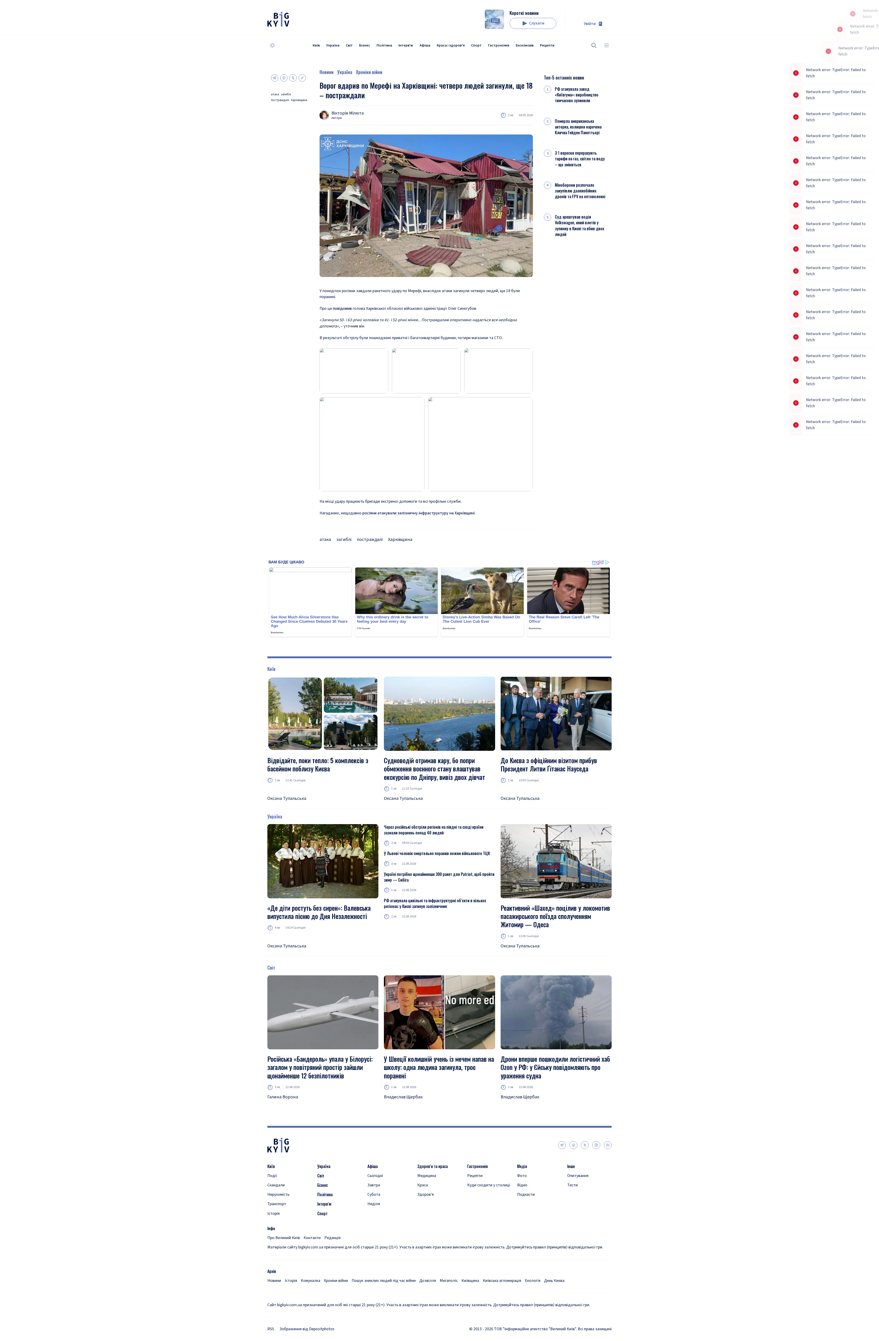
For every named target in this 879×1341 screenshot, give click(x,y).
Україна (332, 45)
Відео (522, 1185)
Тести (572, 1185)
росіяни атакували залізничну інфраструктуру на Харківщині (418, 513)
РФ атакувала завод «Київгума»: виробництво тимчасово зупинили (576, 94)
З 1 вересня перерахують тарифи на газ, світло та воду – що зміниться (580, 158)
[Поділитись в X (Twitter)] (293, 78)
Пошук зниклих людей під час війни (384, 1280)
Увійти (590, 24)
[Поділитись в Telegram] (274, 78)
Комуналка (310, 1280)
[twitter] (585, 1145)
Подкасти (526, 1194)
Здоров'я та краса (432, 1166)
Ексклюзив (525, 45)
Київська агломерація (502, 1280)
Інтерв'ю (406, 45)
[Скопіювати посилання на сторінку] (302, 78)
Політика (384, 45)
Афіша (425, 45)
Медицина (426, 1176)
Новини (327, 72)
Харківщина (299, 100)
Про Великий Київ (283, 1238)
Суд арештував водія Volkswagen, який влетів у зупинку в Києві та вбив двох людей (579, 225)
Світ (349, 45)
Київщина (470, 1280)
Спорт (476, 45)
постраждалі (280, 100)
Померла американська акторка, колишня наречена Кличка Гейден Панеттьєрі (578, 126)
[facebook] (573, 1145)
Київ (316, 45)
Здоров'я (425, 1194)
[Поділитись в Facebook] (284, 78)
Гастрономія (498, 45)
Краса (422, 1185)
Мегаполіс (449, 1280)
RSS (270, 1329)
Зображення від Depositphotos (306, 1329)
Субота (373, 1194)
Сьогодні (375, 1176)
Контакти (312, 1238)
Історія (273, 1213)
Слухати (536, 23)
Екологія (532, 1280)
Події (272, 1176)
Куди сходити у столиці (488, 1185)
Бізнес (364, 45)
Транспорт (276, 1204)
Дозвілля (427, 1280)
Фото (522, 1176)
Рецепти (547, 45)
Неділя (373, 1204)
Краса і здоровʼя (451, 45)
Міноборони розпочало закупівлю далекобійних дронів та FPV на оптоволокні (580, 190)
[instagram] (596, 1145)
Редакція (332, 1238)
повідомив (342, 308)
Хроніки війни (369, 72)
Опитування (578, 1176)
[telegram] (562, 1145)
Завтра (373, 1185)
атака (275, 94)
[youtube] (608, 1145)
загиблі (286, 94)
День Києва (554, 1280)
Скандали (276, 1185)
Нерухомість (278, 1194)
